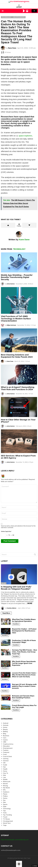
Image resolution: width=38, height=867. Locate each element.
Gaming (5, 758)
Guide (5, 765)
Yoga (4, 825)
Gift (4, 763)
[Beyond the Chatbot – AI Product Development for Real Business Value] (5, 631)
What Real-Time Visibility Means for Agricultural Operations (24, 620)
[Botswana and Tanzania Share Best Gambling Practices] (5, 698)
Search (35, 555)
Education (6, 746)
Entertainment (7, 748)
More (29, 603)
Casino (5, 740)
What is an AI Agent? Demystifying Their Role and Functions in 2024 (17, 388)
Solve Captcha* (6, 531)
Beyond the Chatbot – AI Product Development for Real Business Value (24, 631)
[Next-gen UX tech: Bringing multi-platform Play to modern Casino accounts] (5, 685)
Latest (19, 7)
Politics (5, 796)
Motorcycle (6, 781)
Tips (4, 810)
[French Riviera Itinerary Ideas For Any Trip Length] (5, 707)
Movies (5, 783)
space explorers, (26, 136)
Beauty (5, 729)
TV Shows (6, 819)
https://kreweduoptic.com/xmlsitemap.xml (14, 839)
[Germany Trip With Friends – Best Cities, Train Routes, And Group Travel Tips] (5, 652)
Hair (4, 767)
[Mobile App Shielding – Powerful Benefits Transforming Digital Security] (19, 262)
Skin (4, 802)
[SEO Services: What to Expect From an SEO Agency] (19, 441)
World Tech (7, 823)
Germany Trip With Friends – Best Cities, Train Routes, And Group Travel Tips (24, 652)
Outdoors (6, 792)
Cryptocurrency (8, 744)
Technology (19, 249)
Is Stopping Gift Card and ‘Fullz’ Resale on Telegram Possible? (16, 588)
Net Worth (6, 788)
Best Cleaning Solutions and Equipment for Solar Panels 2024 (17, 356)
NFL (4, 790)
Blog (4, 583)
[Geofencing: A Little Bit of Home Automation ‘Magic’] (5, 642)
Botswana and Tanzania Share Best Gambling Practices (23, 697)
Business (6, 735)
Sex (4, 800)
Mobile (5, 779)
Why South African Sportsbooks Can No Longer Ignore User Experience (24, 663)
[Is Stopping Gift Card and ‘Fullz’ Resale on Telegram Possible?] (19, 574)
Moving (5, 785)
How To (5, 773)
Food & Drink (7, 756)
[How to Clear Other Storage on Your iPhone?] (19, 407)
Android (5, 723)
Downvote (29, 225)
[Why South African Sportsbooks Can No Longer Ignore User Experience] (5, 664)
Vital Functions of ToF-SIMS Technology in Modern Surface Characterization (16, 318)
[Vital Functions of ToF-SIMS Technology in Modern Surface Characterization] (19, 300)
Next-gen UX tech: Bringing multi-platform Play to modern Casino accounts (24, 686)
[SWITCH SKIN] (23, 11)
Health (5, 769)
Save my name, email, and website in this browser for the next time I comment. (18, 526)
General (5, 760)
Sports (5, 804)
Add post (34, 11)
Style (4, 806)
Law (4, 777)
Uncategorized (8, 821)
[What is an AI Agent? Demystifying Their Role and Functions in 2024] (19, 375)
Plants (5, 794)
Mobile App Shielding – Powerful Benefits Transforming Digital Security (16, 277)
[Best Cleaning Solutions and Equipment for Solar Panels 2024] (19, 340)
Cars (4, 738)
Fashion (5, 750)
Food (5, 754)
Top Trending (7, 815)
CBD (4, 742)
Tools (5, 813)
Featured (6, 752)
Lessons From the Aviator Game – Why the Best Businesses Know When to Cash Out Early (24, 675)
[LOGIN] (27, 11)
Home (5, 771)
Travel (5, 817)
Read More (6, 613)
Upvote (8, 225)
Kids (4, 775)
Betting (5, 731)
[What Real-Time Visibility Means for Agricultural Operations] (5, 621)
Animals (5, 725)
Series (5, 798)
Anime (5, 727)
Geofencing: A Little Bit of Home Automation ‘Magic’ (24, 641)
